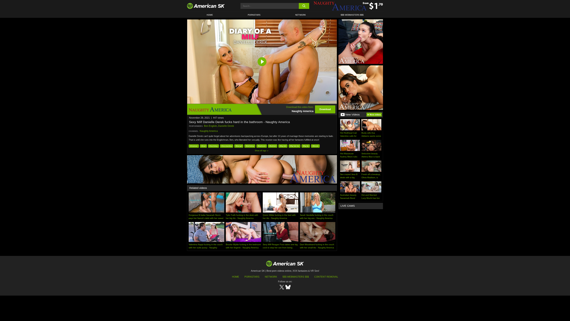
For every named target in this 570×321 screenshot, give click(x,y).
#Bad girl (239, 146)
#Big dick (283, 146)
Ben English (210, 126)
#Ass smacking (226, 146)
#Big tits (305, 146)
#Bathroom (261, 146)
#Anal (203, 146)
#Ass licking (213, 146)
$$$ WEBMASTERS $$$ (352, 15)
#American (193, 146)
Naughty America (209, 131)
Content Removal (326, 277)
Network (300, 15)
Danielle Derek (226, 126)
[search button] (304, 6)
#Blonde (315, 146)
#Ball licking (250, 146)
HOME (210, 15)
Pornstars (251, 277)
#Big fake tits (294, 146)
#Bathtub (272, 146)
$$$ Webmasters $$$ (295, 277)
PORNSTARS (254, 15)
